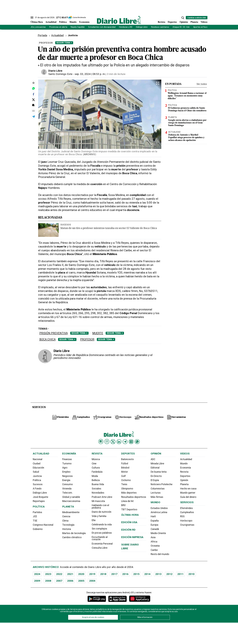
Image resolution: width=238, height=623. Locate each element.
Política (63, 22)
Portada (42, 35)
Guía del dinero (188, 497)
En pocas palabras (102, 532)
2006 (70, 580)
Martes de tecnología (74, 533)
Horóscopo (186, 520)
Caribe (154, 550)
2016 (125, 574)
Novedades (98, 492)
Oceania (155, 545)
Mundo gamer (187, 492)
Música (96, 459)
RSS (182, 516)
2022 (59, 574)
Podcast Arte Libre (102, 497)
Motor (124, 471)
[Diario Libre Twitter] (112, 441)
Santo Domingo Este (60, 74)
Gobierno (38, 529)
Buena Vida (98, 484)
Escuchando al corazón (100, 538)
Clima (65, 520)
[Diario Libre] (119, 20)
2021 (70, 574)
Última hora (130, 514)
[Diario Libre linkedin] (119, 441)
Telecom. (67, 492)
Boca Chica (47, 339)
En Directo (156, 476)
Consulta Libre (99, 547)
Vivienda (66, 488)
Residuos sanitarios (160, 27)
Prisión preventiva (53, 333)
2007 (59, 580)
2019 (92, 574)
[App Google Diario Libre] (96, 598)
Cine (94, 463)
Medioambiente (70, 512)
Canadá (155, 529)
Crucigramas (187, 524)
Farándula (97, 471)
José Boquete (40, 497)
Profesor (87, 339)
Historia (66, 529)
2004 (92, 580)
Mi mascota (98, 501)
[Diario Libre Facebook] (100, 441)
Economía (84, 22)
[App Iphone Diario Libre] (117, 598)
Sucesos (65, 224)
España (155, 520)
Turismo (66, 463)
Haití (153, 516)
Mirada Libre (157, 463)
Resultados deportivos (133, 497)
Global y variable (71, 497)
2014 (147, 574)
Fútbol (124, 463)
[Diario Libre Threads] (131, 441)
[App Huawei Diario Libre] (140, 598)
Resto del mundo (160, 554)
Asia (153, 537)
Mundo (73, 22)
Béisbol (125, 467)
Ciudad (36, 463)
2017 (114, 574)
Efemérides (186, 508)
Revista (161, 22)
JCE (35, 516)
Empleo (66, 471)
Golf (123, 476)
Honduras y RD (125, 27)
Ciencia (66, 516)
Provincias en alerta (58, 27)
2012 (169, 574)
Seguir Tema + (64, 42)
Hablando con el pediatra (100, 506)
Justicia (37, 476)
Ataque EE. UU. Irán (181, 27)
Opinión (184, 22)
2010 (191, 574)
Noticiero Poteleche (161, 484)
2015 (136, 574)
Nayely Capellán (78, 27)
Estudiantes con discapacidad (102, 27)
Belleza (96, 480)
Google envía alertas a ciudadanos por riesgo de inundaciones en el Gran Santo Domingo (187, 123)
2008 (48, 580)
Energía (66, 480)
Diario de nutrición (101, 511)
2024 (37, 574)
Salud (36, 471)
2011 (180, 574)
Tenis (124, 484)
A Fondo (37, 488)
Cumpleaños (187, 512)
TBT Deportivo (129, 509)
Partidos (37, 512)
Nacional (37, 459)
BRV (123, 505)
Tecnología (68, 524)
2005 (81, 580)
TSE (35, 520)
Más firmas (157, 497)
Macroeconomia (71, 501)
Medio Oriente (158, 533)
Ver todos (202, 84)
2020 (81, 574)
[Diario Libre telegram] (125, 441)
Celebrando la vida (102, 524)
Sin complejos (99, 528)
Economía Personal (102, 543)
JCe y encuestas (38, 27)
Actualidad (50, 22)
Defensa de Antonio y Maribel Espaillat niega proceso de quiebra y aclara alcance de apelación (186, 137)
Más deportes (129, 492)
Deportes (172, 22)
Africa (154, 541)
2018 (103, 574)
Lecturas (156, 492)
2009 (37, 580)
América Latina (159, 512)
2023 (48, 574)
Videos (204, 22)
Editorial (155, 467)
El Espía (155, 480)
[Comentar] (33, 105)
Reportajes (39, 501)
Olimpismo (127, 488)
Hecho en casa (188, 488)
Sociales (96, 488)
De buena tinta (159, 471)
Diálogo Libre (142, 27)
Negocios (67, 476)
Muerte (97, 333)
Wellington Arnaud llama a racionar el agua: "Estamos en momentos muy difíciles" (187, 96)
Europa (154, 524)
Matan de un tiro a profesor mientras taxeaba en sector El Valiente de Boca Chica (108, 228)
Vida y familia (99, 516)
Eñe (94, 520)
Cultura (96, 467)
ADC (153, 459)
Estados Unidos (159, 508)
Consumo (67, 484)
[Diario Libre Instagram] (106, 441)
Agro (64, 467)
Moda (95, 476)
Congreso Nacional (43, 524)
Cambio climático (72, 537)
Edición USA (129, 522)
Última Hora (37, 22)
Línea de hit (127, 501)
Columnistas (158, 488)
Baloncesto (127, 459)
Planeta (194, 22)
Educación (38, 467)
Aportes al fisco (200, 27)
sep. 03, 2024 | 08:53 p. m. (90, 74)
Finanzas (67, 459)
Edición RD (128, 529)
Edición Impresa (132, 537)
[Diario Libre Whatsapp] (137, 441)
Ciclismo (126, 480)
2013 (158, 574)
